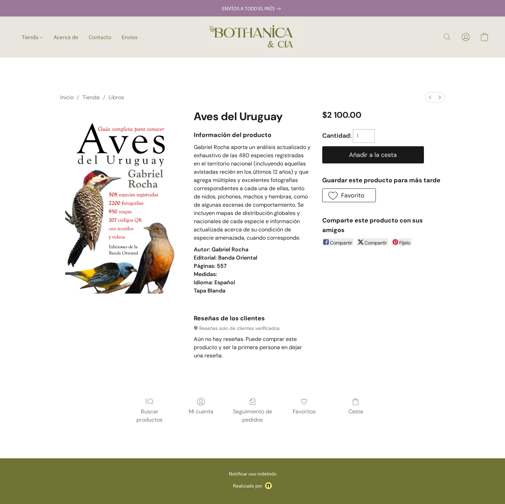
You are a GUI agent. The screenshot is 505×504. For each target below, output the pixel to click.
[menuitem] (430, 97)
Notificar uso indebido (253, 474)
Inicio (67, 97)
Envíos (130, 37)
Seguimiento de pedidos (252, 415)
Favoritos (304, 411)
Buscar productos (149, 415)
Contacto (100, 37)
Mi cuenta (201, 411)
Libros (116, 97)
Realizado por (247, 486)
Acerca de (66, 37)
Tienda (31, 37)
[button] (252, 37)
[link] (252, 8)
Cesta (355, 411)
